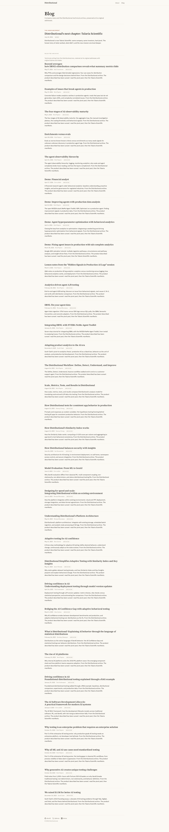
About (117, 3)
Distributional (51, 2)
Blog (122, 3)
